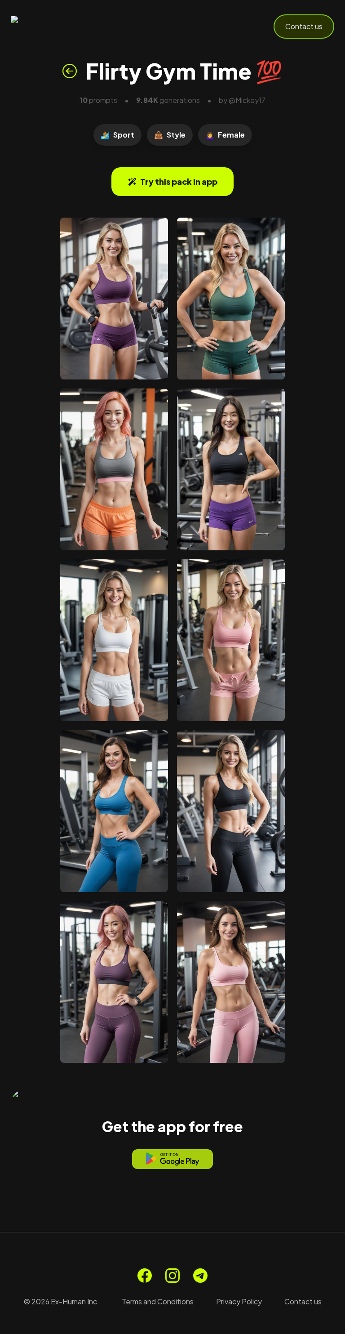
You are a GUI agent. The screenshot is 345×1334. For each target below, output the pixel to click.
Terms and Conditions (158, 1301)
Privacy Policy (239, 1301)
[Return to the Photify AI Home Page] (55, 26)
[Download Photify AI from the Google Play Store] (172, 1159)
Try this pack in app (178, 181)
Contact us (304, 26)
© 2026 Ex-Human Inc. (61, 1301)
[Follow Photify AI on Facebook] (144, 1275)
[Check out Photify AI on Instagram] (172, 1275)
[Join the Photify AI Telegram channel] (200, 1275)
